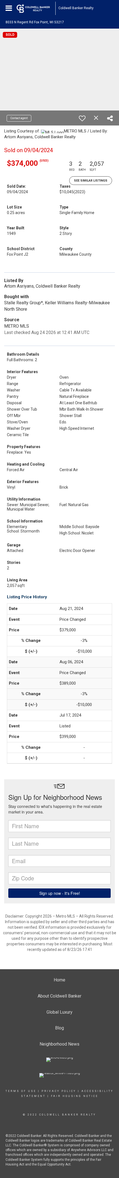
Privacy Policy (59, 1091)
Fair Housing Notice (74, 1096)
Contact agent (19, 118)
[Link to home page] (36, 8)
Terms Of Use (21, 1091)
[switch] (82, 118)
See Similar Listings (90, 180)
